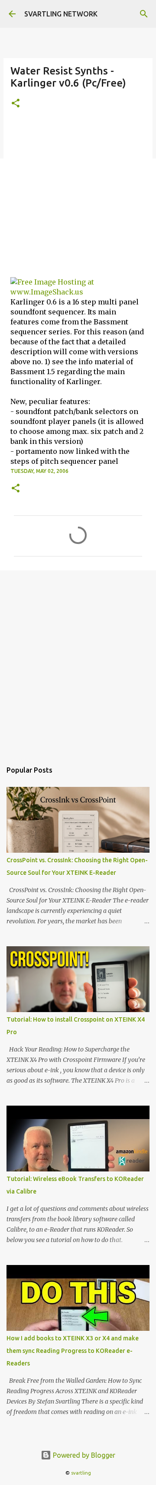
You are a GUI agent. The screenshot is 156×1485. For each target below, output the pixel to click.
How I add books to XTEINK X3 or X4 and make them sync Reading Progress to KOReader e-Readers (72, 1351)
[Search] (144, 13)
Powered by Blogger (83, 1455)
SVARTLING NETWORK (61, 14)
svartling (81, 1472)
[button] (15, 104)
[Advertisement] (78, 198)
